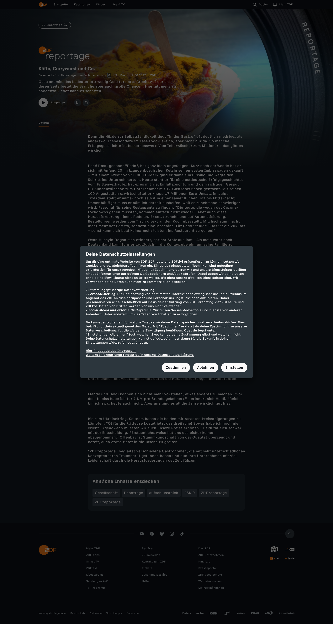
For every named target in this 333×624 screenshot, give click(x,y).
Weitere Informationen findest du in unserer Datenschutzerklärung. (140, 355)
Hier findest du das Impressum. (111, 350)
